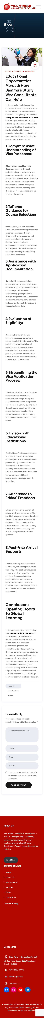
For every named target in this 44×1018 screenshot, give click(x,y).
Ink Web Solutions (28, 1011)
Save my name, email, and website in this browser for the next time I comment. (22, 775)
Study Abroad (11, 882)
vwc (9, 71)
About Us (10, 877)
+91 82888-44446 (16, 970)
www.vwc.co (15, 983)
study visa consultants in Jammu (13, 686)
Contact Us (11, 897)
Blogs (8, 892)
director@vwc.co (16, 976)
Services (9, 887)
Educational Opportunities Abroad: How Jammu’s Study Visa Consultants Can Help (21, 88)
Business (17, 71)
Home (8, 872)
